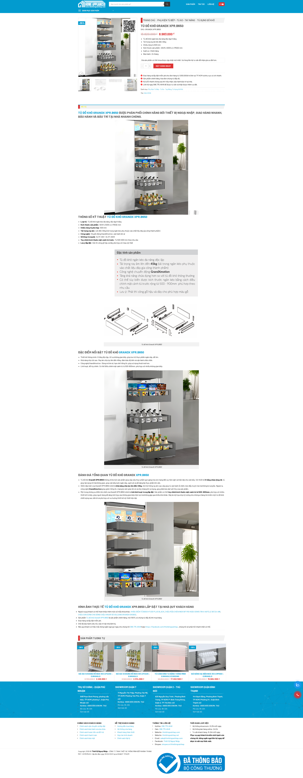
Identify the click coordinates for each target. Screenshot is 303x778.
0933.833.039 (93, 705)
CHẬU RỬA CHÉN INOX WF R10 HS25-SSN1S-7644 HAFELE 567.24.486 (192, 611)
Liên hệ (211, 4)
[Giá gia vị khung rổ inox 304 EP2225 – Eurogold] (132, 656)
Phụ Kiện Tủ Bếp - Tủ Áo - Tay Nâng (176, 20)
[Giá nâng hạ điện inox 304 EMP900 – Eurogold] (207, 656)
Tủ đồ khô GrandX (117, 606)
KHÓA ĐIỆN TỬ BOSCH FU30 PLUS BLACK (147, 611)
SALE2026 (147, 93)
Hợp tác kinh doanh (124, 735)
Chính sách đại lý (123, 738)
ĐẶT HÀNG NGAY (163, 66)
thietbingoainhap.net (170, 735)
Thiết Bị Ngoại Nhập (172, 741)
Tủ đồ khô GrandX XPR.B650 (98, 112)
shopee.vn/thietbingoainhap (173, 744)
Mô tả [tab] (84, 107)
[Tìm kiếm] (167, 4)
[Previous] (82, 47)
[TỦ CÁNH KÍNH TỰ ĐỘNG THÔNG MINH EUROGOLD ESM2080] (170, 657)
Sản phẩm (190, 4)
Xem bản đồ (84, 712)
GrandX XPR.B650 (131, 352)
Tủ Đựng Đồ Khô (206, 20)
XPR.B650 (142, 475)
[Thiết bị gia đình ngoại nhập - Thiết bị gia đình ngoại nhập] (91, 4)
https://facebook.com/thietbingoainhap (161, 627)
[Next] (133, 47)
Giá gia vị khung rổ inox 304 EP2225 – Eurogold (133, 675)
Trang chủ (149, 20)
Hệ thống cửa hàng (124, 729)
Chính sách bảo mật (87, 738)
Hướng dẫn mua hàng (125, 726)
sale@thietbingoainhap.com (171, 738)
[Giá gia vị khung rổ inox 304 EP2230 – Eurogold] (95, 656)
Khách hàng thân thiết (126, 732)
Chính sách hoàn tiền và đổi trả (92, 732)
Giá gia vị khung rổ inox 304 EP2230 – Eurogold (95, 675)
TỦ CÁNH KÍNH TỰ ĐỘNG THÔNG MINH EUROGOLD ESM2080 (170, 675)
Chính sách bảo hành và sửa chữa (92, 729)
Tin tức (201, 4)
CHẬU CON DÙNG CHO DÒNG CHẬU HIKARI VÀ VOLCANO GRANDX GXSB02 (107, 614)
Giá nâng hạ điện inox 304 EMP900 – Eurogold (207, 675)
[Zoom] (81, 74)
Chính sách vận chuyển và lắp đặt (92, 726)
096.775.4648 (135, 627)
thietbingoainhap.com (171, 732)
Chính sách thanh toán (88, 735)
